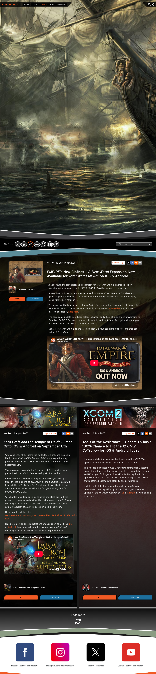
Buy (17, 299)
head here (73, 311)
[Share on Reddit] (136, 263)
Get (21, 597)
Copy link (116, 263)
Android (12, 527)
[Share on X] (128, 263)
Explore (35, 299)
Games (35, 4)
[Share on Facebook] (132, 263)
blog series (114, 308)
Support (61, 4)
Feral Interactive (10, 4)
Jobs (52, 4)
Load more (78, 615)
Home (26, 4)
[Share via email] (140, 263)
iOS (70, 524)
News (44, 4)
